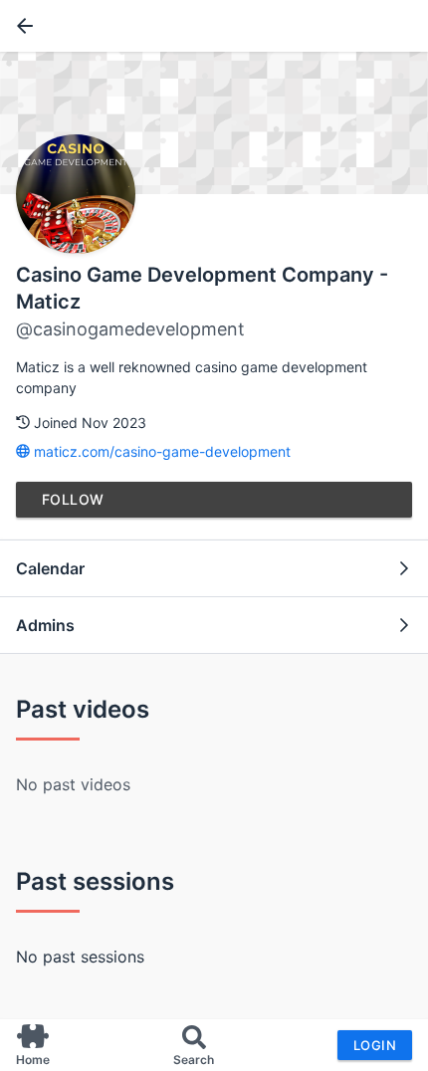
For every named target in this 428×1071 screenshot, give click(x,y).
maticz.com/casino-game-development (160, 451)
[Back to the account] (21, 26)
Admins (45, 625)
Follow (73, 499)
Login (374, 1045)
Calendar (50, 568)
